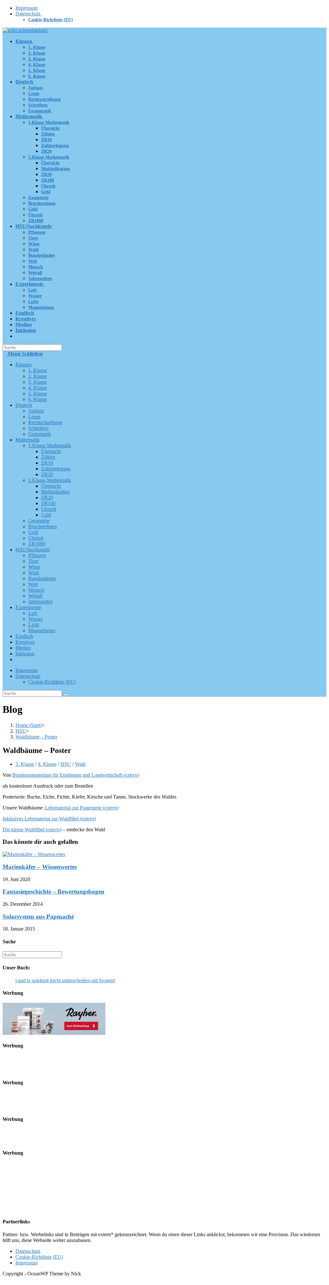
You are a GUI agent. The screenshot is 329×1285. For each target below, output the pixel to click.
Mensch (36, 590)
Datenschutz (28, 13)
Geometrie (38, 520)
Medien (23, 648)
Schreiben (38, 428)
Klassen (23, 364)
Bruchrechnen (42, 526)
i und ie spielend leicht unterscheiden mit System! (65, 980)
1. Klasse (37, 370)
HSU (65, 764)
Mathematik (27, 439)
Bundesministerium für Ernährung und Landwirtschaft (75, 775)
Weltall (35, 596)
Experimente (28, 607)
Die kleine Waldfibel (32, 829)
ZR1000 (36, 543)
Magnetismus (41, 630)
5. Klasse (37, 393)
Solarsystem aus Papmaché (38, 916)
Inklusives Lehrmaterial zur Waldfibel (49, 818)
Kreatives (25, 642)
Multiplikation (55, 491)
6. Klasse (37, 399)
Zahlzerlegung (55, 468)
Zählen (48, 457)
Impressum (26, 8)
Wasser (35, 619)
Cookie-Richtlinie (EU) (50, 19)
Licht (33, 624)
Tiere (33, 561)
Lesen (34, 416)
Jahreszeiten (40, 601)
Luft (32, 613)
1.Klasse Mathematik (49, 445)
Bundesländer (42, 578)
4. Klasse (37, 387)
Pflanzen (37, 555)
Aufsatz (36, 411)
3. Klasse (37, 382)
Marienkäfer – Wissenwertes (40, 866)
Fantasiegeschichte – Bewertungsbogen (53, 891)
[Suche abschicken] (65, 695)
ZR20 (47, 474)
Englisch (24, 636)
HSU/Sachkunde (32, 549)
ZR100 (48, 503)
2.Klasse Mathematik (49, 480)
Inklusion (24, 653)
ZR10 (47, 463)
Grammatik (39, 434)
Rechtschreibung (45, 422)
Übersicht (51, 451)
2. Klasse (37, 376)
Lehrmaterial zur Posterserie (82, 807)
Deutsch (23, 405)
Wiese (34, 567)
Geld (46, 515)
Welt (33, 584)
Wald (33, 572)
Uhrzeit (48, 509)
